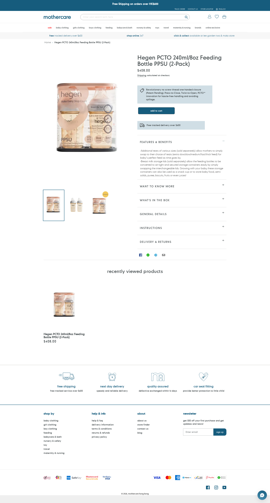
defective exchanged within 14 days (158, 390)
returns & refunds (101, 432)
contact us (142, 428)
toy (45, 444)
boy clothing (50, 428)
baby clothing (51, 420)
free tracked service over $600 (66, 390)
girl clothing (50, 424)
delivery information (103, 424)
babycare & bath (53, 436)
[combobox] (135, 17)
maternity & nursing (54, 453)
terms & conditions (102, 428)
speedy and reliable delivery (112, 390)
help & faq (97, 420)
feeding (48, 432)
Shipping (141, 75)
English (222, 9)
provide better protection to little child (203, 390)
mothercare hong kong (138, 493)
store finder (143, 424)
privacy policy (99, 436)
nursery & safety (52, 440)
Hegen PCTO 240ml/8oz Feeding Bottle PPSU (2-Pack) (82, 42)
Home (47, 42)
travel (47, 448)
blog (139, 432)
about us (142, 420)
